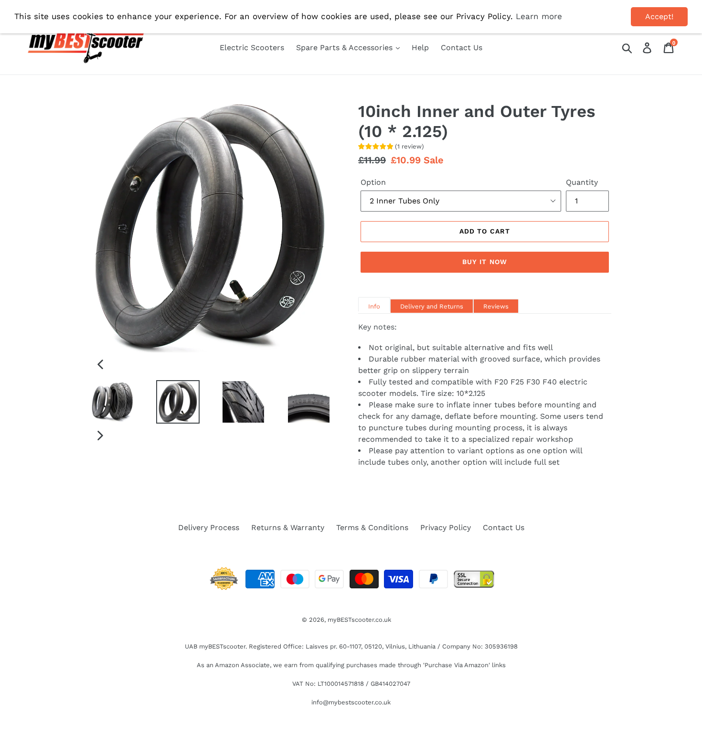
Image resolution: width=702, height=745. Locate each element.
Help (420, 47)
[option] (105, 402)
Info (374, 306)
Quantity (582, 182)
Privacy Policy (445, 527)
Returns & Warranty (287, 527)
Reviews (496, 306)
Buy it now (484, 262)
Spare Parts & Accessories (345, 47)
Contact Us (461, 47)
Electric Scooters (252, 47)
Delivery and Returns (431, 306)
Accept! (659, 16)
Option (373, 182)
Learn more (539, 16)
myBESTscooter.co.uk (359, 619)
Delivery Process (208, 527)
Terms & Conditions (372, 527)
